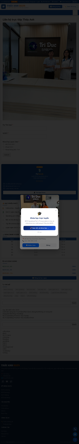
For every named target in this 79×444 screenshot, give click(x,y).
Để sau (40, 232)
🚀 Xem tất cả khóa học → (39, 228)
